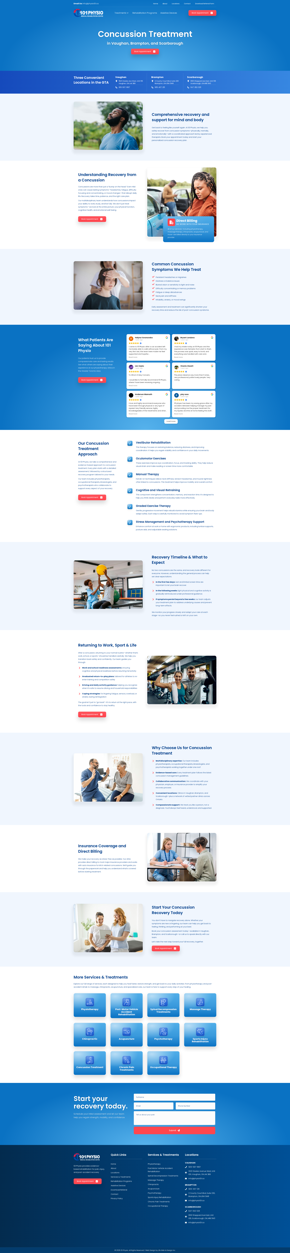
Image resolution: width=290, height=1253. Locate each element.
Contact (114, 1194)
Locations (115, 1172)
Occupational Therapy (158, 1206)
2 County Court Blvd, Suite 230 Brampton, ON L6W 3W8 (167, 82)
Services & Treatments (120, 1177)
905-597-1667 (124, 87)
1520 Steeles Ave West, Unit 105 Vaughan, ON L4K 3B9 (131, 82)
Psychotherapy (154, 1193)
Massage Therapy (156, 1180)
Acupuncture (153, 1188)
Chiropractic (153, 1184)
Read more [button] (133, 357)
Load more (171, 421)
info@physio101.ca (91, 3)
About (113, 1168)
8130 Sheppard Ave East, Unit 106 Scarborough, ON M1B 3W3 (203, 82)
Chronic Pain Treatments (159, 1201)
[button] (127, 13)
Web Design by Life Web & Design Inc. (160, 1250)
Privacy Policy (117, 1198)
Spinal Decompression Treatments (163, 1175)
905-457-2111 (160, 87)
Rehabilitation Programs (121, 1181)
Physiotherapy (154, 1164)
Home (113, 1164)
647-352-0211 (196, 87)
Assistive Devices (118, 1185)
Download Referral (119, 1190)
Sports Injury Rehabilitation (159, 1197)
